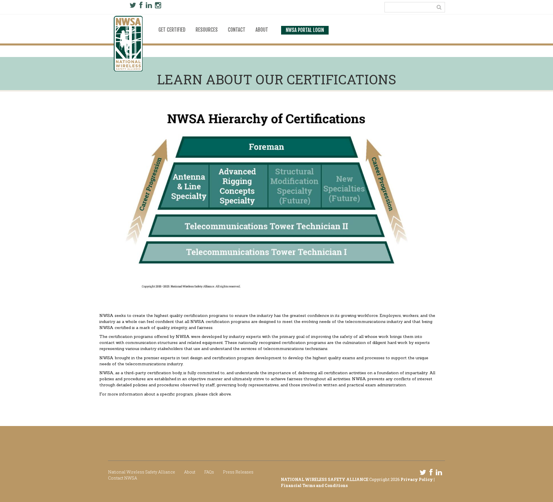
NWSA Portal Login (305, 30)
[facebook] (141, 5)
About (261, 30)
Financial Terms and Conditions (314, 485)
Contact (236, 30)
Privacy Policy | (418, 479)
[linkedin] (149, 5)
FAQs (209, 472)
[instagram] (158, 5)
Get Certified (171, 30)
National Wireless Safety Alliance (141, 472)
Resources (207, 30)
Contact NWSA (122, 478)
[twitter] (133, 5)
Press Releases (238, 472)
